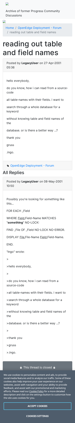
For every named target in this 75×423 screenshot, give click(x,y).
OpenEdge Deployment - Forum (40, 28)
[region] (37, 396)
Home (10, 28)
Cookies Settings (37, 416)
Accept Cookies (38, 406)
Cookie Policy (36, 391)
